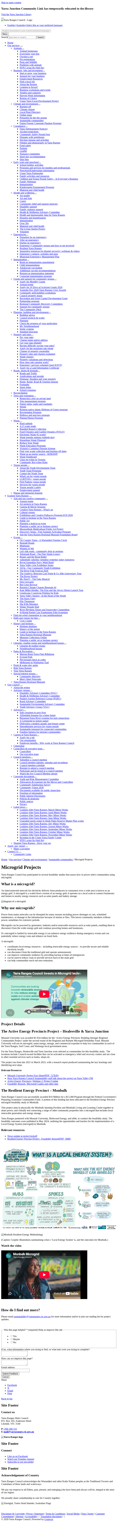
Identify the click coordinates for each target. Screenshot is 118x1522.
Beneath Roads (27, 543)
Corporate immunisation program (36, 276)
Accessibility (31, 1516)
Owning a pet (26, 56)
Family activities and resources (34, 176)
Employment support (30, 490)
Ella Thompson (27, 601)
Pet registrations (27, 59)
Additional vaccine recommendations (38, 270)
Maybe (16, 1339)
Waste (16, 420)
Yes (15, 1336)
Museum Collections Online (33, 637)
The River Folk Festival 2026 (34, 570)
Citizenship (19, 746)
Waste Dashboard (28, 457)
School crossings (28, 390)
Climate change (27, 109)
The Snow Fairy (27, 598)
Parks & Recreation (23, 651)
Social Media (73, 1513)
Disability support (28, 206)
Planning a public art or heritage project (39, 526)
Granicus (48, 1519)
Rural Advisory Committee (33, 701)
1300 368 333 (10, 1429)
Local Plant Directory (30, 112)
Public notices (26, 801)
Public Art (25, 520)
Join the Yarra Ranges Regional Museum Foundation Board (48, 534)
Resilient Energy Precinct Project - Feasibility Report (39, 1139)
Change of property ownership (34, 351)
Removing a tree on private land (35, 398)
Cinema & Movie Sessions (32, 507)
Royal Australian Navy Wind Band (37, 562)
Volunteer (24, 231)
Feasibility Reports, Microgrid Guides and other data (32, 1084)
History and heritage (23, 623)
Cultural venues (27, 512)
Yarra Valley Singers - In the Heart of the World (43, 595)
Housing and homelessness (33, 217)
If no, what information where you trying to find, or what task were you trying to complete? (45, 1349)
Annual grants (26, 284)
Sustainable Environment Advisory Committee (42, 704)
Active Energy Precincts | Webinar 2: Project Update (32, 1081)
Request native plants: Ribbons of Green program (44, 409)
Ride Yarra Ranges (23, 668)
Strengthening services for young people (39, 726)
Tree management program (33, 401)
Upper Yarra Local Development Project (39, 101)
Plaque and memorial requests (28, 493)
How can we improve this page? (17, 1358)
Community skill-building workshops (38, 293)
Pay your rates (26, 337)
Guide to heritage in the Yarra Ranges (38, 518)
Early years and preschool (26, 162)
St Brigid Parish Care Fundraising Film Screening (44, 612)
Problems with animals (31, 65)
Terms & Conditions (55, 1513)
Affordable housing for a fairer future (38, 715)
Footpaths (24, 384)
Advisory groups (22, 690)
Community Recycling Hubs (33, 462)
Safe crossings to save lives (33, 712)
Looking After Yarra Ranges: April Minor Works (43, 812)
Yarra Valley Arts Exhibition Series (36, 565)
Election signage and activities (34, 140)
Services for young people (32, 484)
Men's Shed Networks (30, 679)
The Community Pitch (30, 309)
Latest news (19, 807)
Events (17, 537)
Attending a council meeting (33, 759)
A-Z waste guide (28, 426)
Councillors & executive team (28, 748)
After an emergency (29, 240)
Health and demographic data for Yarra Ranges (42, 215)
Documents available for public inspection (40, 790)
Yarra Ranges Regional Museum (35, 634)
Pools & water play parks (26, 665)
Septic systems (27, 329)
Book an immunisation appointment (37, 262)
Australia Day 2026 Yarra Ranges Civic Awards (43, 290)
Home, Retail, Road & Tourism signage (39, 381)
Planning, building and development (31, 312)
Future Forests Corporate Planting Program (40, 123)
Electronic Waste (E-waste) (33, 434)
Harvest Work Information (32, 95)
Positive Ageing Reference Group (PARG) (40, 698)
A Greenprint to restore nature (34, 721)
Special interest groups (24, 673)
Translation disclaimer (51, 1516)
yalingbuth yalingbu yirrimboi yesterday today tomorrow (47, 559)
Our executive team (29, 754)
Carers (23, 201)
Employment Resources (31, 79)
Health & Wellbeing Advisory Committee (40, 212)
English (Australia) (35, 25)
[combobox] (26, 30)
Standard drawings (29, 331)
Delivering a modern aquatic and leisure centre (42, 723)
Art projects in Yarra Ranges (33, 504)
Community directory (30, 676)
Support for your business (32, 76)
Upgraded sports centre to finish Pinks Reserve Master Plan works (52, 821)
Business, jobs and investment (28, 70)
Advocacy (19, 709)
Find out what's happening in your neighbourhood (38, 615)
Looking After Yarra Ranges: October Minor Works (45, 832)
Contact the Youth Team (31, 473)
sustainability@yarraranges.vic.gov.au (32, 1316)
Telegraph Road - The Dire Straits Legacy (40, 554)
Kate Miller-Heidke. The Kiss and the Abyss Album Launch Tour (51, 590)
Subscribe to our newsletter (20, 1462)
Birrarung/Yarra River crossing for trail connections (44, 718)
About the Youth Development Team (37, 468)
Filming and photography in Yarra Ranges (40, 142)
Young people (20, 465)
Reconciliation (21, 393)
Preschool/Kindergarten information (37, 170)
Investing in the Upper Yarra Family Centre (40, 837)
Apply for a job (27, 737)
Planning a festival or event (33, 523)
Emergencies (20, 234)
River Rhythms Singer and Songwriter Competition (44, 609)
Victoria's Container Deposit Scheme (37, 448)
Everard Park (26, 657)
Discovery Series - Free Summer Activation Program (45, 532)
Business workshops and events (35, 90)
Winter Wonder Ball (29, 607)
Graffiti (23, 151)
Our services (13, 45)
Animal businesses (29, 51)
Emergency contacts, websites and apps (39, 254)
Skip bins (24, 159)
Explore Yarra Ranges (18, 495)
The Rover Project (28, 576)
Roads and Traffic (28, 373)
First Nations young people (33, 482)
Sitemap (19, 1516)
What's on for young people (33, 476)
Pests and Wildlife (28, 62)
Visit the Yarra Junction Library (16, 14)
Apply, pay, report (16, 846)
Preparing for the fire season (33, 117)
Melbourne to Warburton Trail (34, 662)
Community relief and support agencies (39, 204)
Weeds (23, 406)
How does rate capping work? (34, 362)
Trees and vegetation (23, 395)
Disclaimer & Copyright (13, 1513)
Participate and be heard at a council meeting (41, 771)
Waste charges (26, 356)
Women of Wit (27, 548)
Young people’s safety (30, 487)
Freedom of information (31, 793)
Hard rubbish (26, 423)
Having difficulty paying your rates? (37, 345)
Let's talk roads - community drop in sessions (41, 551)
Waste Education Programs (33, 445)
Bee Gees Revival (28, 584)
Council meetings (22, 757)
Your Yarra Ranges (23, 671)
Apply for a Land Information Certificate (39, 368)
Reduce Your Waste (29, 443)
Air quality (25, 195)
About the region (22, 687)
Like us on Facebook (17, 1456)
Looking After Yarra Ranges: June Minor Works (43, 818)
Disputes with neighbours (32, 137)
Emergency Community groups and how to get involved (47, 245)
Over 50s (24, 223)
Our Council (13, 684)
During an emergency (30, 242)
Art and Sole (26, 198)
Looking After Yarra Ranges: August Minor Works (44, 826)
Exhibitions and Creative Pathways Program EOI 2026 (46, 515)
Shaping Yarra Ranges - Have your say (32, 843)
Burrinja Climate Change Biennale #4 (38, 587)
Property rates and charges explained (37, 354)
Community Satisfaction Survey (35, 784)
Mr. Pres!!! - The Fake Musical (35, 579)
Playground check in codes (33, 659)
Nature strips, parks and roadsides (36, 404)
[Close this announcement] (2, 18)
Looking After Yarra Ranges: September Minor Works (46, 829)
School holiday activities (31, 165)
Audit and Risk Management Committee (39, 779)
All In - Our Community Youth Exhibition (40, 568)
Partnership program (29, 301)
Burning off (25, 106)
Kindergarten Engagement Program (37, 187)
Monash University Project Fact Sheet (33, 1075)
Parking (23, 148)
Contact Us (12, 851)
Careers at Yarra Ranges (25, 734)
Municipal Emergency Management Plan (39, 256)
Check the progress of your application (38, 323)
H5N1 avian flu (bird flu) (32, 67)
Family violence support (31, 209)
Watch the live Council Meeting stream (38, 773)
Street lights (25, 387)
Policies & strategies (29, 798)
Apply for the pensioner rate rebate (36, 348)
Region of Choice (28, 98)
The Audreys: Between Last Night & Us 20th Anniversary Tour (50, 573)
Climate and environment (26, 104)
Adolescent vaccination (31, 268)
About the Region (28, 84)
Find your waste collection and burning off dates (43, 451)
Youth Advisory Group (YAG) (34, 707)
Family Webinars (28, 181)
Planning (24, 320)
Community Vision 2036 (32, 787)
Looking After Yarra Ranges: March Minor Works (44, 809)
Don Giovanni (27, 582)
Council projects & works (32, 318)
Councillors (25, 751)
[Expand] (21, 46)
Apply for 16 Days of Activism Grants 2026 (41, 287)
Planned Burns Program (31, 418)
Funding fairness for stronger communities (40, 732)
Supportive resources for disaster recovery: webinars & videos (50, 251)
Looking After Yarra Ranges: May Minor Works (43, 815)
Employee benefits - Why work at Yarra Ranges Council (47, 743)
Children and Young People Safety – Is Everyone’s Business (49, 179)
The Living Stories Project (32, 229)
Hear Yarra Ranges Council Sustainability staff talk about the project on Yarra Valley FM (50, 1078)
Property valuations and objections (36, 359)
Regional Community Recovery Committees (41, 304)
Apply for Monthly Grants (32, 281)
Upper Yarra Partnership (31, 173)
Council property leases (31, 295)
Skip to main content (11, 2)
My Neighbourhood (29, 326)
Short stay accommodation (32, 156)
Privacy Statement (35, 1513)
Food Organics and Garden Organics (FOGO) (42, 431)
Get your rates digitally (31, 343)
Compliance (19, 126)
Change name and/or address (34, 340)
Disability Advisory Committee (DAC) (38, 693)
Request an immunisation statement (37, 273)
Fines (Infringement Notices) (33, 129)
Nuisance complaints (30, 154)
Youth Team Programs (30, 470)
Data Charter (87, 1513)
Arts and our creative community (29, 498)
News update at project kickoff (22, 1136)
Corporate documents (24, 776)
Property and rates (22, 334)
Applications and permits (32, 376)
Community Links (22, 854)
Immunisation (26, 184)
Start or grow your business (33, 73)
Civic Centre (26, 620)
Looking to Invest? (29, 87)
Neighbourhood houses (31, 648)
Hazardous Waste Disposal (33, 440)
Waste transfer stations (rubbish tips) (37, 437)
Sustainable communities (32, 120)
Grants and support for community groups (34, 279)
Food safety (25, 145)
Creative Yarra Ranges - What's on (36, 509)
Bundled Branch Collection (33, 429)
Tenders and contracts (30, 92)
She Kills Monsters (29, 604)
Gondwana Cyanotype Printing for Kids (39, 593)
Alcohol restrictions (29, 131)
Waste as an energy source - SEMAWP (39, 454)
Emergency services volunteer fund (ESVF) (41, 365)
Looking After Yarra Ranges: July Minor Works (43, 823)
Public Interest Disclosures (32, 796)
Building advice (27, 315)
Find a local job (27, 81)
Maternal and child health (32, 190)
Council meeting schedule (32, 765)
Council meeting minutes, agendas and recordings (44, 762)
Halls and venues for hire (26, 618)
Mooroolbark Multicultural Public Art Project (41, 529)
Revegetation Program (30, 412)
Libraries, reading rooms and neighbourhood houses (39, 643)
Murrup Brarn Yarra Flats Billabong (37, 654)
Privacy (23, 804)
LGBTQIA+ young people (33, 479)
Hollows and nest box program (35, 415)
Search (4, 37)
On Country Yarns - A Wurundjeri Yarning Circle (43, 540)
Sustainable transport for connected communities (43, 729)
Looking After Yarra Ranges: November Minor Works (46, 834)
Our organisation (28, 740)
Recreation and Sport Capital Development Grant (43, 298)
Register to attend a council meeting (37, 768)
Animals (18, 48)
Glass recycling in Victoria (32, 459)
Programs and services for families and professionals (45, 167)
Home (4, 859)
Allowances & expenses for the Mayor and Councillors (46, 782)
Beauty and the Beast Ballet (33, 557)
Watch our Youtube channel (20, 1459)
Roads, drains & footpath (26, 370)
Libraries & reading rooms (32, 645)
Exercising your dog (29, 53)
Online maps (26, 115)
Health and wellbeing (24, 192)
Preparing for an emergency (33, 237)
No (14, 1342)
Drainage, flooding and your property (38, 379)
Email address (8, 1367)
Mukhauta (25, 545)
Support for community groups (34, 306)
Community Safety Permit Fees (35, 134)
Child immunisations (30, 265)
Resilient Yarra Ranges (31, 248)
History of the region (30, 629)
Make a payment (22, 848)
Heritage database (28, 626)
